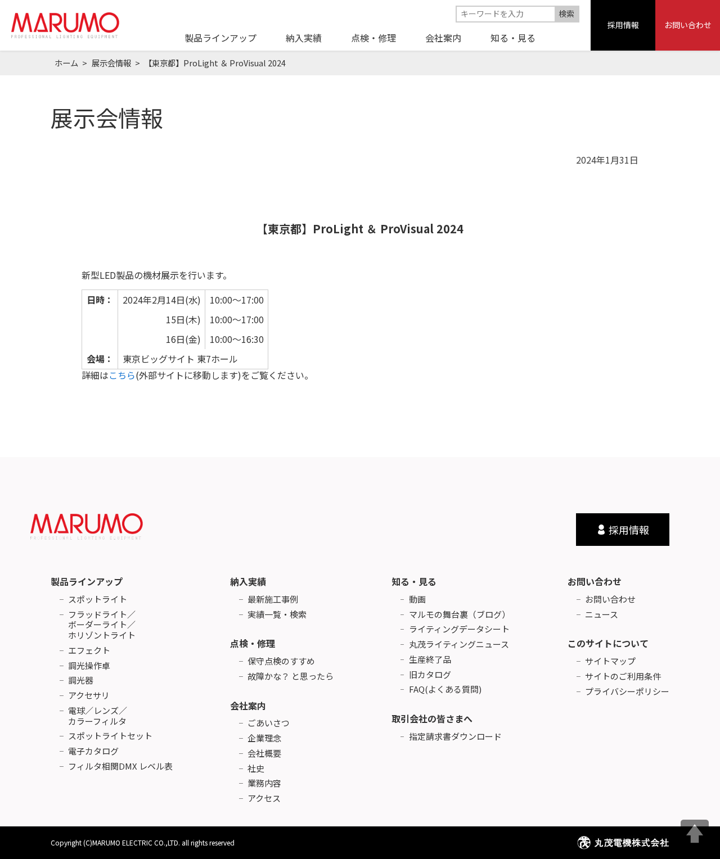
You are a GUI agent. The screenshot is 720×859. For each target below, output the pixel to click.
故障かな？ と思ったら (291, 676)
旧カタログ (430, 675)
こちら (122, 375)
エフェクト (89, 650)
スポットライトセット (110, 736)
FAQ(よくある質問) (445, 689)
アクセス (264, 798)
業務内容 (264, 783)
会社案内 (248, 705)
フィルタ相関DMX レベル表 (120, 766)
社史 (256, 768)
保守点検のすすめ (281, 661)
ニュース (601, 614)
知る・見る (414, 581)
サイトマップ (610, 661)
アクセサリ (89, 695)
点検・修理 (252, 643)
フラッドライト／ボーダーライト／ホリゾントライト (102, 625)
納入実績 (248, 581)
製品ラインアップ (87, 581)
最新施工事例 (273, 599)
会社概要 (264, 753)
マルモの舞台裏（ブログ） (459, 614)
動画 (417, 599)
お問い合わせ (688, 24)
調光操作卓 (89, 666)
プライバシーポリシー (627, 691)
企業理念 (264, 738)
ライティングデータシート (459, 629)
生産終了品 (430, 659)
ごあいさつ (269, 723)
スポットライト (97, 599)
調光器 (80, 680)
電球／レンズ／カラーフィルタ (97, 716)
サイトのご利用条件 (623, 676)
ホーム (66, 63)
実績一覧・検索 (277, 614)
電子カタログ (93, 751)
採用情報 (623, 24)
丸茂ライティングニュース (459, 644)
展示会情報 (111, 63)
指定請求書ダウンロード (455, 736)
